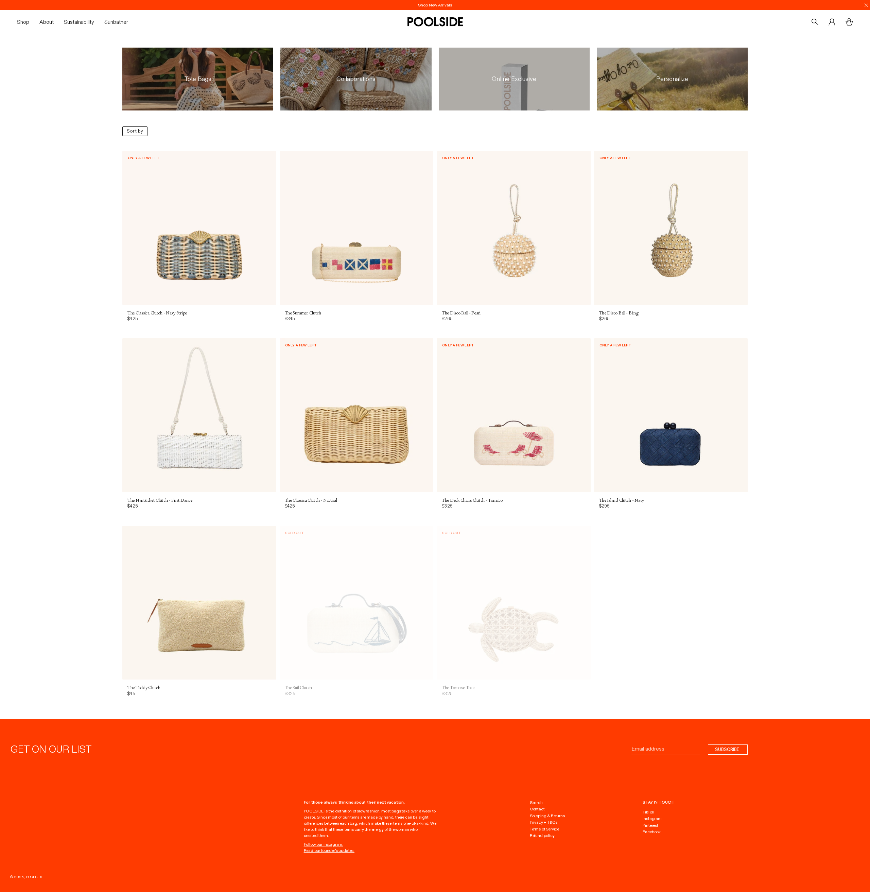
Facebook (652, 832)
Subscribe (728, 749)
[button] (25, 21)
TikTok (648, 812)
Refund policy (542, 836)
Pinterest (650, 825)
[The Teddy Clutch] (199, 603)
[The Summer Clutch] (357, 228)
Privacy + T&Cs (543, 822)
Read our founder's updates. (329, 850)
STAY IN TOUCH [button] (658, 802)
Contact (537, 809)
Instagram (652, 819)
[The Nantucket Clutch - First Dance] (199, 415)
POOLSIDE (34, 877)
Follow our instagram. (323, 844)
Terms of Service (544, 829)
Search (536, 803)
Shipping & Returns (547, 816)
